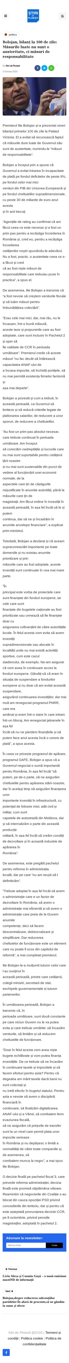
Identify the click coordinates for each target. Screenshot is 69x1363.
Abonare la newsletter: (24, 1238)
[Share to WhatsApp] (51, 68)
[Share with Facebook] (37, 68)
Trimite (54, 1245)
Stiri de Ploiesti (13, 66)
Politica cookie (32, 1338)
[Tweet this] (44, 68)
